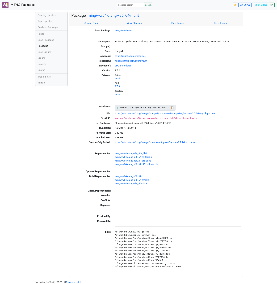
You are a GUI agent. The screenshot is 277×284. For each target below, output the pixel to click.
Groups (41, 58)
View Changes (134, 23)
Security (42, 64)
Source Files (91, 23)
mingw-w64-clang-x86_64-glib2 (131, 153)
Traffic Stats (44, 76)
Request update (73, 282)
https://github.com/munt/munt (131, 60)
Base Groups (44, 52)
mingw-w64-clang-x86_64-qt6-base (133, 160)
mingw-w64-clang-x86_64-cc (129, 176)
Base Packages (46, 40)
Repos (41, 33)
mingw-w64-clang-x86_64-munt (113, 15)
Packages (43, 45)
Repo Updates (45, 21)
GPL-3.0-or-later (123, 65)
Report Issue (220, 23)
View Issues (177, 23)
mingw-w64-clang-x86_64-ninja (131, 183)
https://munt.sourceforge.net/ (130, 56)
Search (148, 5)
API (271, 5)
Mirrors (42, 82)
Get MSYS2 (245, 5)
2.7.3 (117, 86)
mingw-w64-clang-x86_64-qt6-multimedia (136, 164)
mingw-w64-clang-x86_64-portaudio (133, 157)
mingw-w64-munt (124, 30)
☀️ (235, 5)
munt (117, 78)
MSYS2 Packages (22, 5)
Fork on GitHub (260, 5)
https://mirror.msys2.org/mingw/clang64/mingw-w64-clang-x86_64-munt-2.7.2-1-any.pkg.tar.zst (165, 113)
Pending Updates (47, 15)
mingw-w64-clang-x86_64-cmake (132, 180)
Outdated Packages (48, 27)
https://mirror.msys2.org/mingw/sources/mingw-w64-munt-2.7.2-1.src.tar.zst (155, 142)
